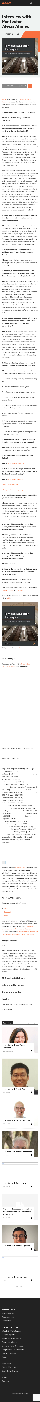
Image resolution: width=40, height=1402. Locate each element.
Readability (8, 912)
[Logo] (6, 3)
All (28, 1023)
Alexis (4, 99)
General (24, 664)
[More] (30, 86)
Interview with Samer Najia (14, 1183)
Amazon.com (22, 648)
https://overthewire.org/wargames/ (14, 490)
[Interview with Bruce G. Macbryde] (20, 1144)
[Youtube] (26, 1396)
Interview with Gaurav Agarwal (16, 1245)
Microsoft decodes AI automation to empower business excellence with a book (17, 1211)
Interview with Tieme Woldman (16, 1120)
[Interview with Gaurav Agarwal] (20, 1238)
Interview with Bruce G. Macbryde (17, 1151)
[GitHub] (13, 1396)
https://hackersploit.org (16, 463)
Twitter (11, 590)
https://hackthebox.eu (15, 479)
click (8, 598)
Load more (19, 1286)
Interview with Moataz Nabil (15, 1277)
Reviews (7, 666)
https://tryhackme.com (10, 484)
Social (6, 916)
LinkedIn (5, 590)
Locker (12, 666)
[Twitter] (22, 1396)
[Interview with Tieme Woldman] (20, 1113)
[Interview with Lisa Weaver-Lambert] (20, 1040)
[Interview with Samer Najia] (20, 1175)
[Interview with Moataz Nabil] (20, 1269)
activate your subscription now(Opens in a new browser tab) (17, 929)
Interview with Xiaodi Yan (14, 1089)
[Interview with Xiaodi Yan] (20, 1077)
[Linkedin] (17, 1396)
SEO (5, 908)
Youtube (20, 590)
